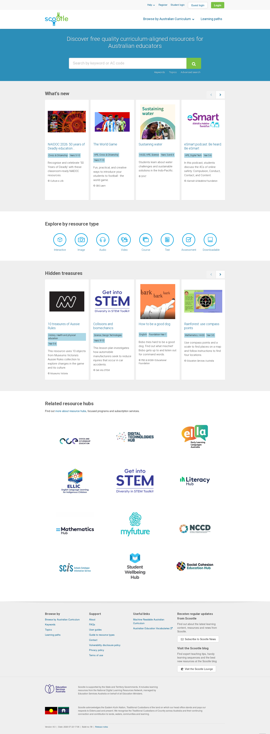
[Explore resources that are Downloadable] (210, 240)
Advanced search (190, 72)
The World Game (105, 144)
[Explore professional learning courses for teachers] (146, 240)
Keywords (159, 72)
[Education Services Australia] (55, 692)
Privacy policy (96, 650)
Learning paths (211, 19)
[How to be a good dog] (158, 301)
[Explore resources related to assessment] (189, 240)
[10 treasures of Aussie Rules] (67, 301)
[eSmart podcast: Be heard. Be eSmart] (203, 121)
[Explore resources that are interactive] (60, 240)
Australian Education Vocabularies (151, 628)
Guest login (197, 5)
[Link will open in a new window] (75, 445)
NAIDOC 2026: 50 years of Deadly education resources (66, 148)
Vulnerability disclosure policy (104, 645)
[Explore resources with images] (81, 240)
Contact (93, 640)
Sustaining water (150, 144)
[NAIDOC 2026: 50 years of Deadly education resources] (67, 121)
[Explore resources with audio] (103, 240)
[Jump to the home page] (56, 19)
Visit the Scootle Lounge (198, 669)
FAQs (92, 624)
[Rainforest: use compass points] (203, 301)
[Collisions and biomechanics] (112, 301)
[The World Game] (112, 121)
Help (150, 4)
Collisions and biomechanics (103, 326)
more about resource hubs (70, 411)
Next (220, 95)
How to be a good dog (154, 324)
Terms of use (96, 655)
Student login (178, 4)
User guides (95, 629)
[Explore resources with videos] (124, 240)
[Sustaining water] (158, 121)
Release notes (101, 726)
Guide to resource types (102, 634)
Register (163, 4)
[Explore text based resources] (167, 240)
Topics (173, 72)
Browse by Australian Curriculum (167, 19)
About (92, 619)
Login (217, 5)
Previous (211, 95)
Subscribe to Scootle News (200, 639)
